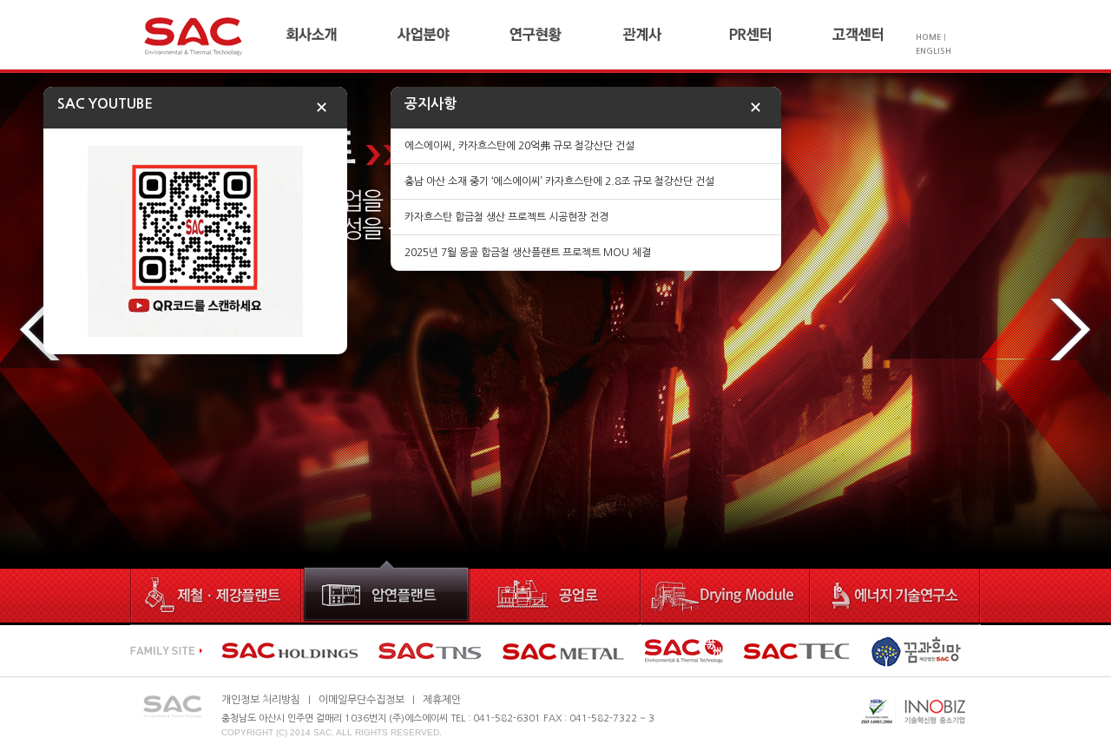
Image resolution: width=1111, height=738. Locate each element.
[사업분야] (451, 34)
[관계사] (670, 34)
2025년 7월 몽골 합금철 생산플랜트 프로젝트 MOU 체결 (527, 252)
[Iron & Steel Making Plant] (216, 592)
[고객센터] (872, 34)
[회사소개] (340, 34)
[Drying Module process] (727, 592)
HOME (928, 37)
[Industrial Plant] (386, 592)
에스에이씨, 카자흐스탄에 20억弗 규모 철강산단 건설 (519, 146)
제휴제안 (442, 700)
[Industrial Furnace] (556, 592)
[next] (1070, 330)
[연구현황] (562, 34)
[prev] (40, 330)
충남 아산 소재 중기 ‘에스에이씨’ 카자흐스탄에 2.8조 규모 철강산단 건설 (559, 181)
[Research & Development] (896, 592)
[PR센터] (779, 34)
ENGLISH (933, 51)
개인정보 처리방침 (260, 700)
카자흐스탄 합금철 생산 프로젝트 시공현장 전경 (506, 217)
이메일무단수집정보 (361, 700)
